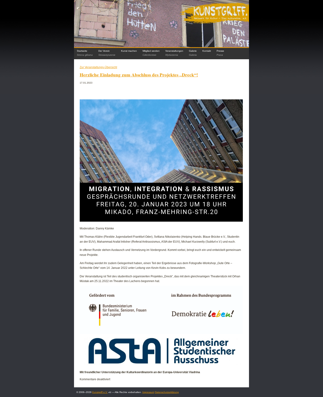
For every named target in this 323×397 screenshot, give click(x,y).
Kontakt (206, 51)
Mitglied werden (151, 53)
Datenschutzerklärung (167, 392)
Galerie (193, 53)
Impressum (148, 392)
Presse (220, 53)
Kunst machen (129, 51)
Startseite (85, 53)
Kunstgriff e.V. (100, 392)
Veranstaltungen (174, 53)
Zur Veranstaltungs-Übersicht (98, 67)
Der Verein (106, 53)
